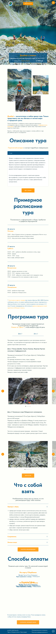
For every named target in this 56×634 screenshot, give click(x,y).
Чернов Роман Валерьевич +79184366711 (28, 575)
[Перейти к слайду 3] (27, 469)
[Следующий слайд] (53, 391)
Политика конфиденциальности (40, 632)
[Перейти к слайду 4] (29, 406)
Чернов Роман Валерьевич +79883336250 (28, 585)
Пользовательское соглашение (39, 630)
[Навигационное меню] (53, 2)
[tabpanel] (28, 170)
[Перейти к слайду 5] (30, 406)
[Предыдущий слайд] (2, 391)
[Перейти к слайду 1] (25, 406)
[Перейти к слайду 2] (26, 406)
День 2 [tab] (36, 333)
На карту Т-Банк (28, 582)
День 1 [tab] (20, 333)
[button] (28, 3)
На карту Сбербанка (28, 572)
